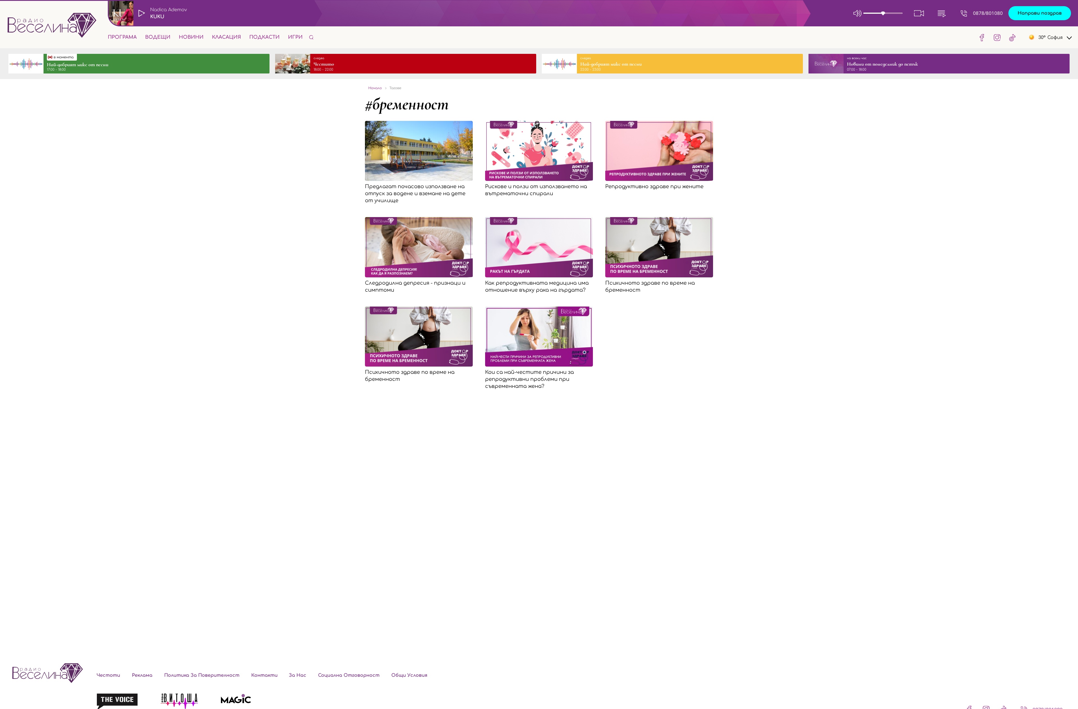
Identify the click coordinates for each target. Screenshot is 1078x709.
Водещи (157, 37)
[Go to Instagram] (997, 37)
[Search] (311, 37)
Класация (226, 37)
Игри (295, 37)
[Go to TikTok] (1011, 37)
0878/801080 (988, 13)
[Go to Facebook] (982, 37)
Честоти (108, 675)
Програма (122, 37)
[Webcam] (919, 13)
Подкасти (264, 37)
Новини (191, 37)
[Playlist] (941, 13)
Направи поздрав (1040, 13)
